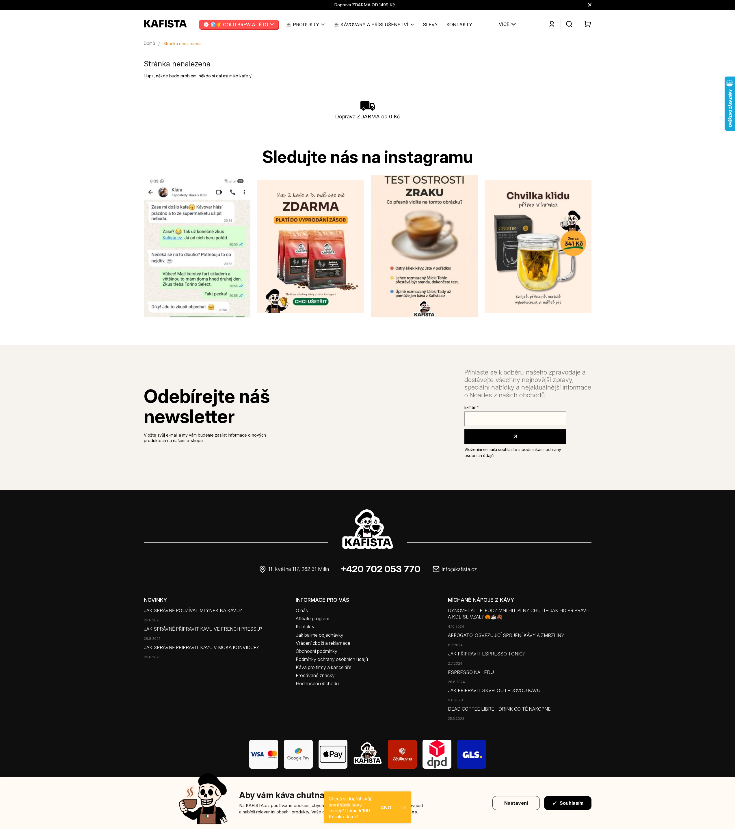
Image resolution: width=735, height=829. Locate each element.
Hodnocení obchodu (317, 683)
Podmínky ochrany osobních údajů (332, 659)
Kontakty (305, 626)
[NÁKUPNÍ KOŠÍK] (584, 24)
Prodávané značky (315, 675)
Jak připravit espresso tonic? (486, 654)
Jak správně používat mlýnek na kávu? (193, 610)
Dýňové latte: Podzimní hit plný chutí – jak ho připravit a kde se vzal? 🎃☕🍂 (519, 614)
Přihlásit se (515, 436)
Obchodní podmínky (316, 651)
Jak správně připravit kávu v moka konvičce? (201, 647)
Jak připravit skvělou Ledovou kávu (494, 690)
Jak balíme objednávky (319, 635)
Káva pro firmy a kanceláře (323, 667)
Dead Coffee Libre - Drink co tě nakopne (499, 709)
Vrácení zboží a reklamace (323, 643)
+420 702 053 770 (380, 569)
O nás (302, 610)
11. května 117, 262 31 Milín (298, 569)
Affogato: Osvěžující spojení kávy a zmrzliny (506, 635)
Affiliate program (312, 618)
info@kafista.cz (459, 569)
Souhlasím (571, 803)
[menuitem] (239, 24)
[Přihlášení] (552, 24)
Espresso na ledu (471, 672)
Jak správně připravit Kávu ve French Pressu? (203, 629)
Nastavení (516, 803)
